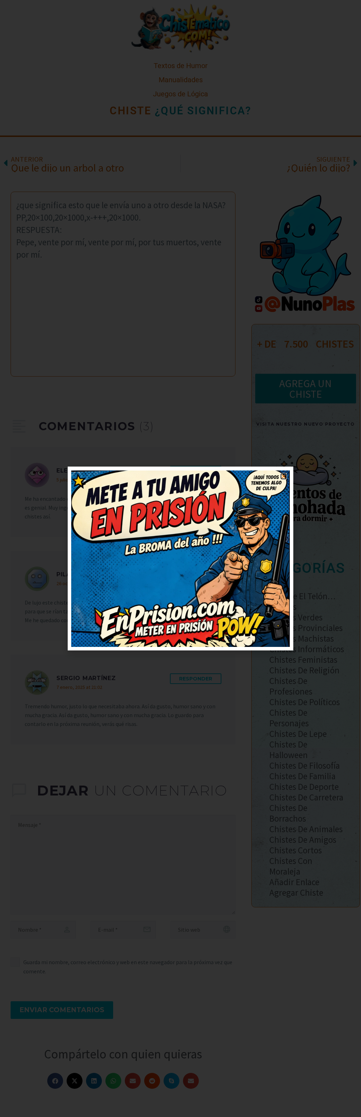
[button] (283, 476)
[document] (180, 558)
